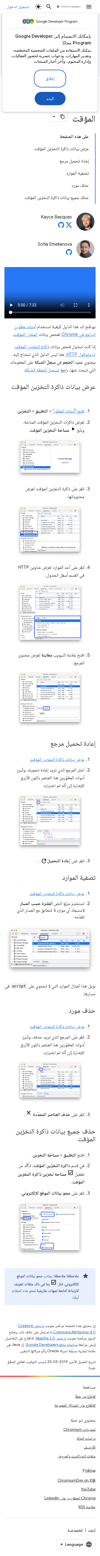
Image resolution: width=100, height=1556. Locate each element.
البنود (92, 1530)
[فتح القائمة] (88, 6)
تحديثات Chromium (79, 1429)
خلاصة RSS (87, 1506)
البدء (50, 98)
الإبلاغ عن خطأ (85, 1396)
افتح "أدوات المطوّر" (68, 411)
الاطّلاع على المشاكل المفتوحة (75, 1405)
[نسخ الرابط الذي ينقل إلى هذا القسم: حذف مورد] (63, 1011)
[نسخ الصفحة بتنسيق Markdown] (63, 116)
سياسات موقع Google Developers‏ (52, 1344)
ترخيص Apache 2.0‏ (51, 1338)
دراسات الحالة (86, 1438)
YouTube (88, 1489)
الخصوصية (75, 1530)
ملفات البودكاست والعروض (77, 1456)
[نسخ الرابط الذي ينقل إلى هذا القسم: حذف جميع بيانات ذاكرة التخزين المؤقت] (72, 1139)
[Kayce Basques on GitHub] (61, 226)
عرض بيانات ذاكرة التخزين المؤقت (57, 759)
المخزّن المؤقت (26, 334)
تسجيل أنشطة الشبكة (42, 370)
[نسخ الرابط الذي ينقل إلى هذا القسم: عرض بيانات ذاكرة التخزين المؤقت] (90, 394)
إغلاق (50, 78)
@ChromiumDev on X (77, 1480)
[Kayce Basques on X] (69, 226)
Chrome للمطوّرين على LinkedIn (70, 1497)
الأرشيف (90, 1447)
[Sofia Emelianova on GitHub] (69, 253)
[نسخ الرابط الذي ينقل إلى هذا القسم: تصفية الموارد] (56, 878)
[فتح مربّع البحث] (49, 6)
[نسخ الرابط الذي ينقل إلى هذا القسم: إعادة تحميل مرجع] (44, 744)
